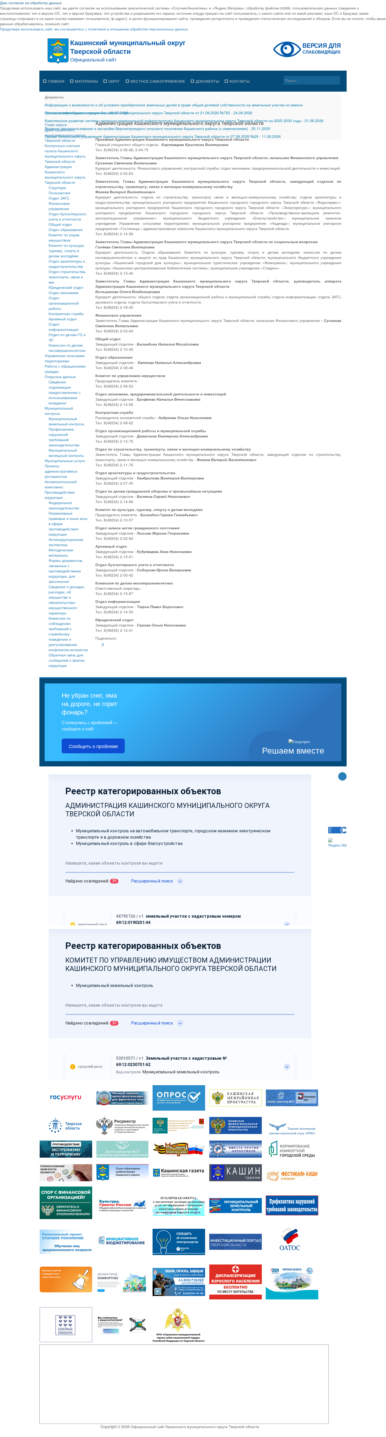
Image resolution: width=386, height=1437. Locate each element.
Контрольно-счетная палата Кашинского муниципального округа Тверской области (65, 153)
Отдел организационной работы (64, 303)
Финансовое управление (59, 206)
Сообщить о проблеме (93, 746)
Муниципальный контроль (59, 410)
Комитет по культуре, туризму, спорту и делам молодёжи (67, 250)
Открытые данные (60, 376)
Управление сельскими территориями (65, 358)
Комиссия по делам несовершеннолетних (67, 347)
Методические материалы (61, 552)
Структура (57, 187)
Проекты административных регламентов (61, 471)
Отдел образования (66, 229)
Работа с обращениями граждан (65, 368)
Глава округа (56, 124)
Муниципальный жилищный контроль (66, 452)
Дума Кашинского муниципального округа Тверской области (65, 135)
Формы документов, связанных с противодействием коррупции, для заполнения (66, 571)
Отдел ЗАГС (59, 198)
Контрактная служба (66, 313)
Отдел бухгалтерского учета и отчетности (67, 216)
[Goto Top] (342, 777)
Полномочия (59, 192)
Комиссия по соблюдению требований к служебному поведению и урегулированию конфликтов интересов (68, 633)
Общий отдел (60, 224)
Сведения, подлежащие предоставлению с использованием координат (65, 392)
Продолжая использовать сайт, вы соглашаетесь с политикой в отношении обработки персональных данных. (94, 29)
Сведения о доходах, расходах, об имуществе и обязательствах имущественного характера (67, 599)
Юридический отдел (66, 287)
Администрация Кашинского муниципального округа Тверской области (65, 174)
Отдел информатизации (64, 326)
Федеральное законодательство (64, 505)
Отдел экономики (64, 292)
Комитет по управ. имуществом (64, 237)
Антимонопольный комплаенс (61, 484)
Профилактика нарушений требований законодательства (64, 436)
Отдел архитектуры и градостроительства (67, 263)
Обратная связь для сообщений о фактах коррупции (67, 660)
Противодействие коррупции (60, 494)
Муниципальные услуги (65, 460)
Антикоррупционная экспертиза (66, 542)
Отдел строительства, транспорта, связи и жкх (67, 277)
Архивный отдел (63, 318)
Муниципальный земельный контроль (66, 421)
